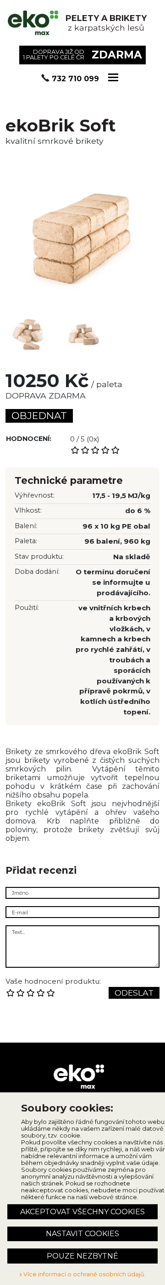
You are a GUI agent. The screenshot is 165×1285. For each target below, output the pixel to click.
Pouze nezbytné (82, 1256)
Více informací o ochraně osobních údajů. (84, 1274)
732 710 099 (75, 78)
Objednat (39, 415)
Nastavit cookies (82, 1233)
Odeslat (134, 992)
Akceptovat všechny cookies (82, 1211)
